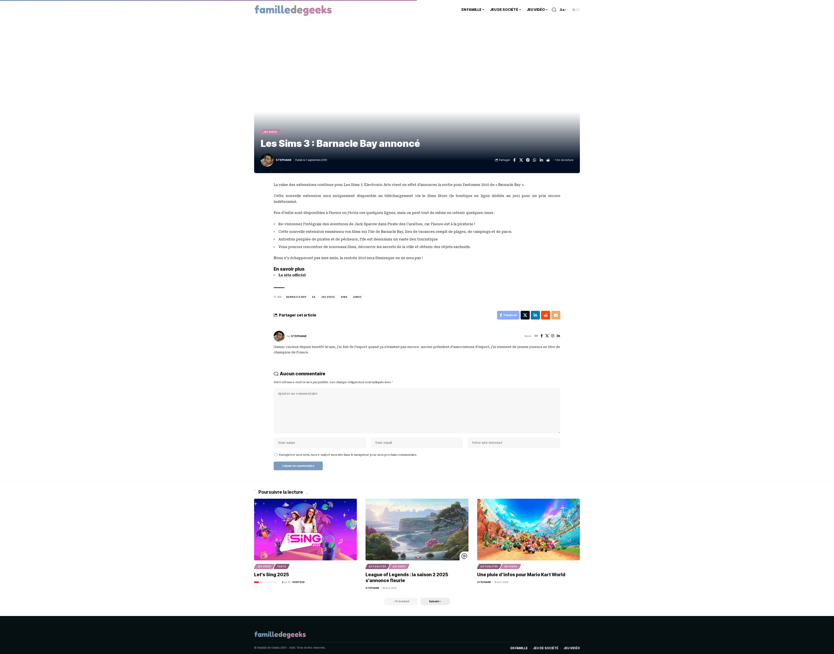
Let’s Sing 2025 (271, 574)
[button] (554, 9)
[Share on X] (521, 160)
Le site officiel (292, 275)
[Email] (555, 315)
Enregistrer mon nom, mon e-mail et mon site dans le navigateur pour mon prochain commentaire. (348, 454)
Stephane (283, 160)
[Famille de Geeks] (293, 9)
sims (344, 297)
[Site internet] (536, 336)
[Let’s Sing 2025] (305, 529)
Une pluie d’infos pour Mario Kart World (521, 574)
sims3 (357, 297)
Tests (281, 566)
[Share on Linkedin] (541, 160)
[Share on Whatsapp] (534, 160)
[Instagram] (553, 336)
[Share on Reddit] (548, 160)
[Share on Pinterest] (528, 160)
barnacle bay (296, 297)
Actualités (377, 566)
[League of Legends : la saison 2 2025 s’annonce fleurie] (417, 529)
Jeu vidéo (270, 132)
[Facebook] (541, 336)
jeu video (328, 297)
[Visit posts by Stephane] (279, 336)
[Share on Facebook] (514, 160)
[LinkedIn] (558, 336)
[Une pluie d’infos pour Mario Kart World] (528, 529)
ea (314, 297)
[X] (547, 336)
